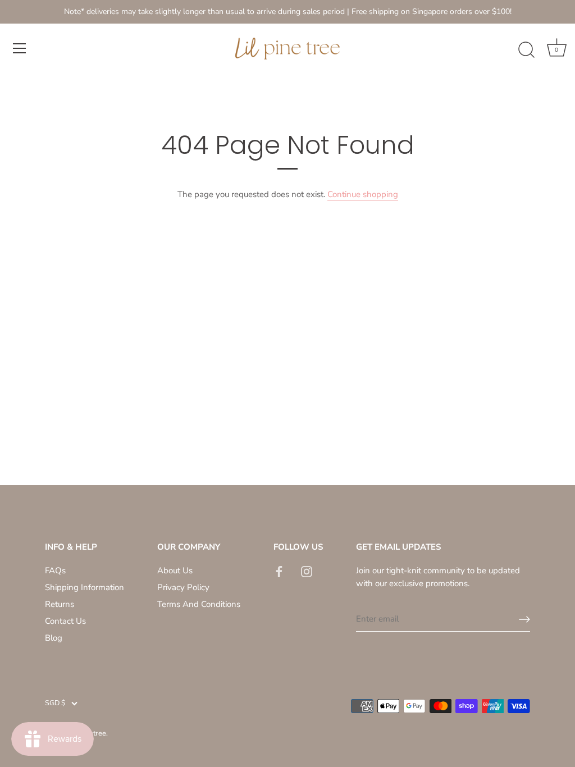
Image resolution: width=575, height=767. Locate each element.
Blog (53, 637)
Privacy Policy (183, 587)
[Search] (526, 50)
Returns (59, 604)
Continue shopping (362, 194)
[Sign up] (524, 619)
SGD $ (55, 703)
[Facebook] (279, 570)
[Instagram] (306, 570)
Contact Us (65, 621)
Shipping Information (84, 587)
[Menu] (19, 48)
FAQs (55, 570)
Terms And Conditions (198, 604)
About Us (175, 570)
